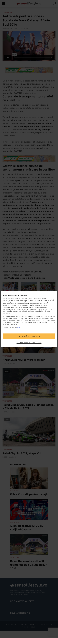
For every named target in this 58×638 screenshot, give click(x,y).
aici (18, 328)
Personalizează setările (29, 343)
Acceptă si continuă (29, 336)
